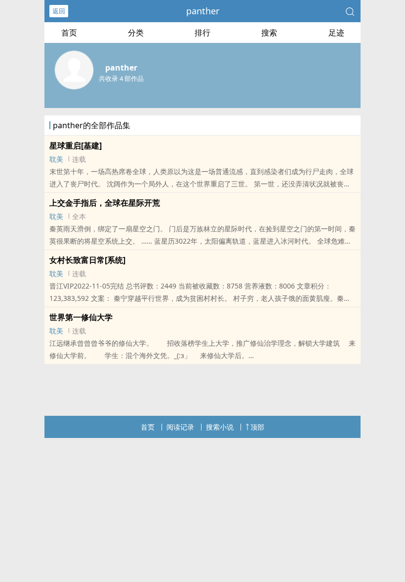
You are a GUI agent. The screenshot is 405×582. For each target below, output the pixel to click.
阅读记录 (180, 427)
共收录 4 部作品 (121, 78)
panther (202, 11)
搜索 (269, 32)
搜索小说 (220, 427)
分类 (136, 32)
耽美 (56, 159)
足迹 (336, 32)
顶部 (257, 427)
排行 (202, 32)
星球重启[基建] (75, 145)
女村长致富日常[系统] (87, 260)
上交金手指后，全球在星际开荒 (104, 202)
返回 (58, 10)
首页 (69, 32)
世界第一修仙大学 (81, 317)
